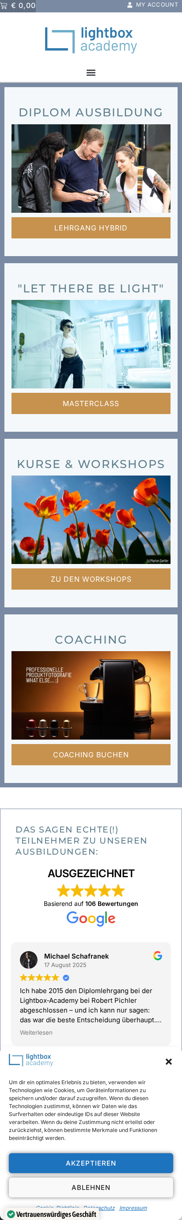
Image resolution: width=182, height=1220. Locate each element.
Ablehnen (91, 1187)
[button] (168, 1061)
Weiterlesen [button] (36, 1032)
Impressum (133, 1208)
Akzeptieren (91, 1163)
